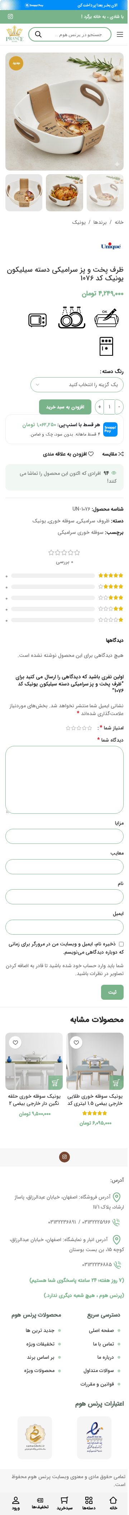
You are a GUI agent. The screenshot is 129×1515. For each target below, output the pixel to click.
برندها (100, 222)
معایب (117, 853)
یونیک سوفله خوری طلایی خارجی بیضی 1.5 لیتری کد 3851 (95, 1103)
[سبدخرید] (64, 1500)
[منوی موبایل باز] (120, 34)
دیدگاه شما (110, 740)
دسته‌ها (88, 1508)
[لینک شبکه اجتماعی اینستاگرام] (10, 17)
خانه (119, 222)
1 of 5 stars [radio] (89, 728)
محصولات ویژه (39, 1370)
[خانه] (113, 1500)
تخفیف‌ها (40, 1507)
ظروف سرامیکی (93, 521)
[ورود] (15, 1500)
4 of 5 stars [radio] (73, 728)
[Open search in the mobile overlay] (70, 34)
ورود (16, 1508)
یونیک (79, 222)
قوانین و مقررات (97, 1384)
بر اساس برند (40, 1357)
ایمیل (118, 914)
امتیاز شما (112, 728)
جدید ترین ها (40, 1330)
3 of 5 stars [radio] (78, 728)
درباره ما (105, 1357)
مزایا (119, 823)
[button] (116, 1083)
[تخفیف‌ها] (40, 1500)
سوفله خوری (61, 521)
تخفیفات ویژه (40, 1344)
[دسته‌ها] (89, 1500)
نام (121, 883)
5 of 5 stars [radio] (68, 728)
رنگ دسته (113, 371)
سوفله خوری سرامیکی (81, 532)
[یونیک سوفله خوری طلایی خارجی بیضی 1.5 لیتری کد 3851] (95, 1061)
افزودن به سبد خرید (65, 407)
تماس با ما (103, 1344)
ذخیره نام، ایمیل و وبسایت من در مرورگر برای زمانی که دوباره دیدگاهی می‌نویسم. (66, 948)
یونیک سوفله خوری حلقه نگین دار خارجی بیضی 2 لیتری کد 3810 (34, 1103)
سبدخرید (65, 1508)
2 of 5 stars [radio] (84, 728)
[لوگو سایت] (14, 34)
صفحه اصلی (101, 1330)
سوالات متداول (98, 1370)
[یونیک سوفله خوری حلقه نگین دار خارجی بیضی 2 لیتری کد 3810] (34, 1061)
